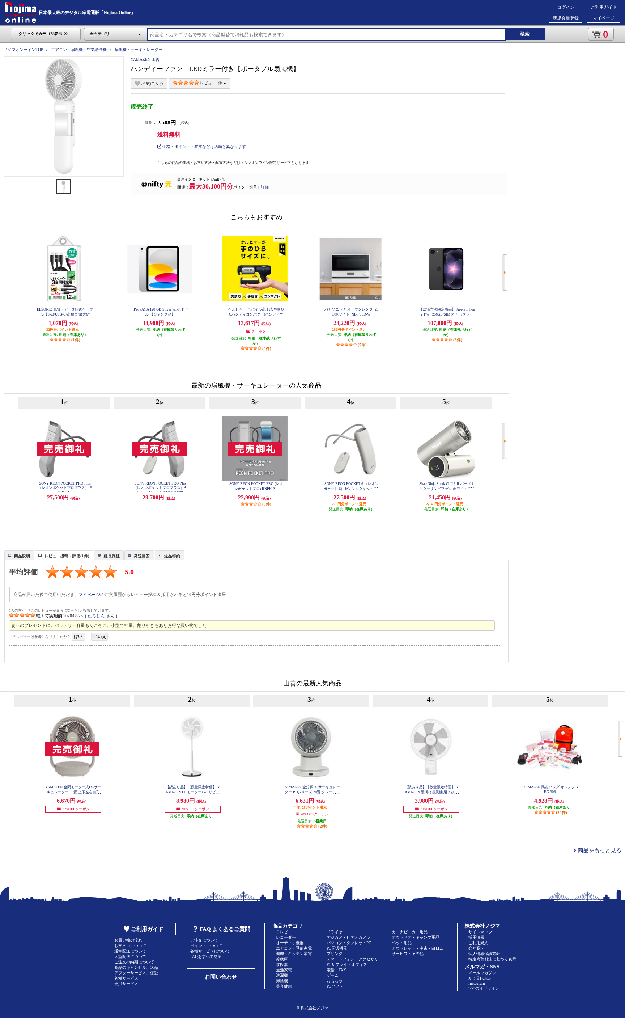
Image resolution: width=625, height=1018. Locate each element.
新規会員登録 (566, 18)
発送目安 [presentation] (142, 556)
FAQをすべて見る (206, 956)
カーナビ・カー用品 (410, 932)
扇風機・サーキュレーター (138, 49)
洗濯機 (282, 975)
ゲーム (333, 975)
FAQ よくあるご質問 (225, 929)
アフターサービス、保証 (136, 973)
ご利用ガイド (604, 7)
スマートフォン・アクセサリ (352, 959)
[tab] (19, 555)
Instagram (476, 983)
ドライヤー (336, 932)
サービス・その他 (408, 953)
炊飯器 (282, 964)
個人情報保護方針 (484, 953)
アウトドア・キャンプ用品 (415, 937)
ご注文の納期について (134, 962)
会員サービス (126, 983)
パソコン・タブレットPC (349, 943)
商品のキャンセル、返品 (136, 967)
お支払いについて (130, 945)
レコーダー (286, 937)
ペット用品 (402, 943)
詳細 (265, 187)
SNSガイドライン (483, 988)
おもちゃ (335, 981)
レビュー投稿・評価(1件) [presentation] (66, 556)
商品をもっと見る (599, 850)
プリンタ (335, 953)
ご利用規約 (478, 943)
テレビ (282, 932)
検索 (525, 34)
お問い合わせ (221, 977)
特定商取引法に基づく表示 (492, 959)
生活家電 (284, 970)
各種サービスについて (210, 951)
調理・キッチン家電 (294, 953)
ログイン (565, 7)
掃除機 (282, 981)
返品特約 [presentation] (172, 556)
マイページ (604, 18)
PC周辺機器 (337, 948)
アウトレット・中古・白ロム (417, 948)
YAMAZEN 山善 (145, 59)
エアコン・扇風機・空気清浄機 (79, 49)
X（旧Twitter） (481, 978)
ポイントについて (206, 945)
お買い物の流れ (128, 940)
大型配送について (130, 956)
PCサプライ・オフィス (347, 964)
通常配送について (130, 951)
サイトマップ (480, 932)
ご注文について (204, 940)
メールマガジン (482, 973)
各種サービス (126, 978)
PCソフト (335, 986)
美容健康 (284, 986)
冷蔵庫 (282, 959)
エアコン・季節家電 (294, 948)
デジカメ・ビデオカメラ (348, 937)
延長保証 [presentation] (112, 556)
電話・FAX (336, 970)
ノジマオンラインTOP (23, 49)
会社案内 (476, 948)
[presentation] (18, 555)
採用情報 (476, 937)
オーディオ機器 (290, 943)
